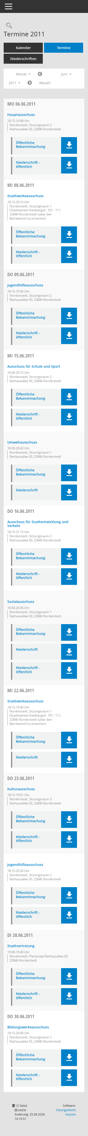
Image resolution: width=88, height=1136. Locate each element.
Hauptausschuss (21, 114)
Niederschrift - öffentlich (28, 165)
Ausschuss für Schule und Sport (33, 366)
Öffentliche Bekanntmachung (30, 145)
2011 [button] (13, 83)
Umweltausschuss (22, 442)
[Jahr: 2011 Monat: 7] (29, 83)
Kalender (23, 47)
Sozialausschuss (20, 601)
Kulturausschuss (21, 789)
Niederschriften (23, 58)
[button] (69, 145)
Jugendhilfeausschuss (25, 285)
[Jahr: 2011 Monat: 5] (40, 74)
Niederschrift (27, 490)
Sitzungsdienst (66, 1112)
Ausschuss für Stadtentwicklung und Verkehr (37, 523)
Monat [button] (22, 74)
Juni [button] (64, 74)
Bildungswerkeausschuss (28, 1027)
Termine (63, 47)
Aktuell (44, 83)
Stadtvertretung (20, 945)
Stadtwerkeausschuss (25, 195)
